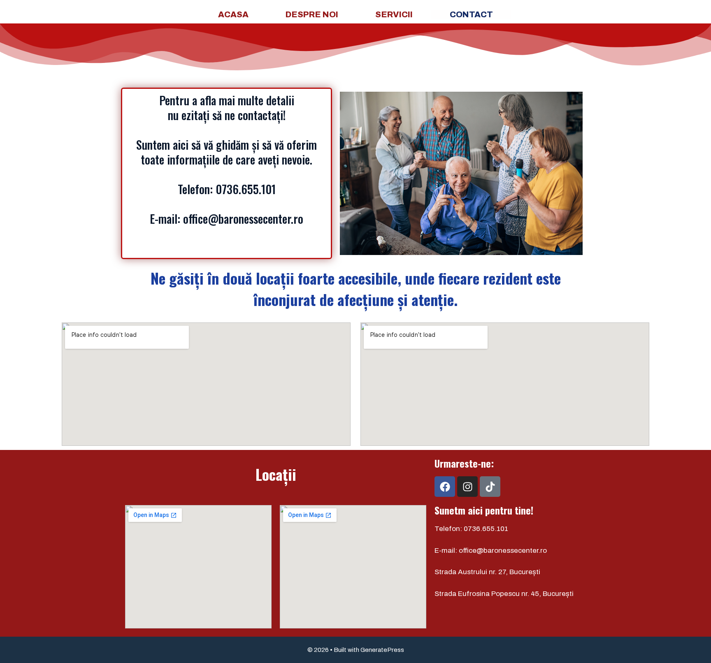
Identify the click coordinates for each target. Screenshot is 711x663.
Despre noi (312, 14)
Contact (471, 14)
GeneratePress (382, 650)
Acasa (233, 14)
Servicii (394, 14)
